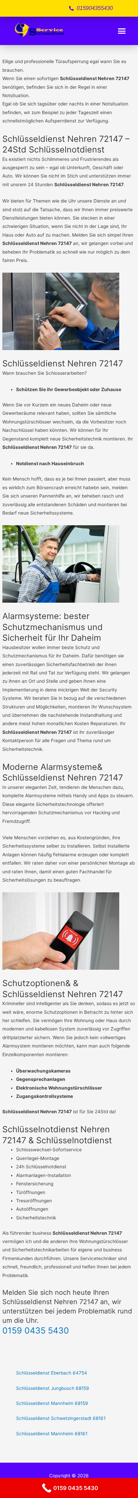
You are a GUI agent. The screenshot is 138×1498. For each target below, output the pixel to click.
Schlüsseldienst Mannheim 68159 (52, 1403)
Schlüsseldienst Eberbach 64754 (51, 1373)
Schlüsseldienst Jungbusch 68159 (52, 1388)
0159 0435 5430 (35, 1330)
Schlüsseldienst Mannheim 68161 (51, 1433)
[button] (122, 31)
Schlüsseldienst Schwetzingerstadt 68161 (61, 1418)
